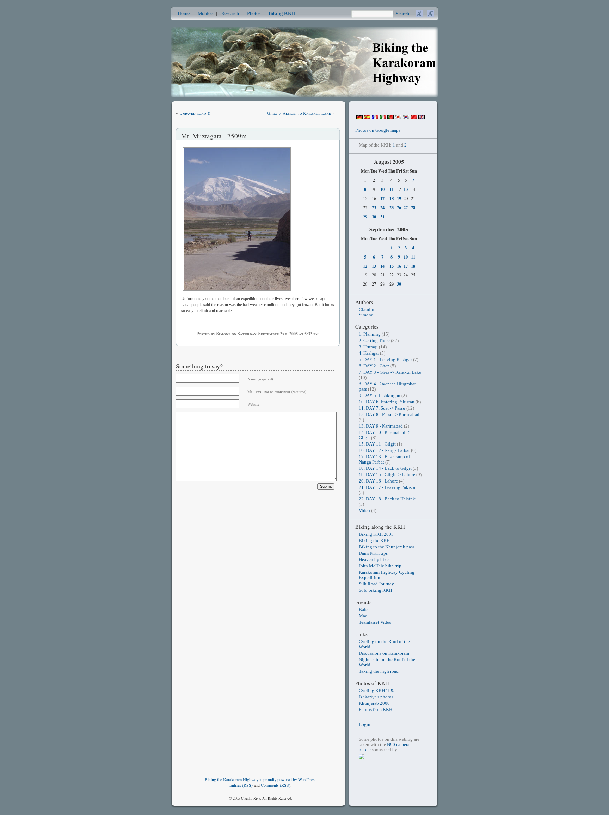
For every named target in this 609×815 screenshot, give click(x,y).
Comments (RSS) (275, 785)
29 (365, 216)
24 (382, 207)
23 (374, 207)
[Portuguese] (390, 117)
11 (391, 189)
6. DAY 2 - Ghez (374, 365)
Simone (366, 314)
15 (391, 266)
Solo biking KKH (375, 590)
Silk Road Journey (376, 583)
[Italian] (383, 117)
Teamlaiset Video (375, 622)
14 (382, 266)
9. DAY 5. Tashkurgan (379, 395)
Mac (363, 616)
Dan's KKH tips (373, 553)
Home (184, 13)
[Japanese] (398, 117)
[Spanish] (367, 117)
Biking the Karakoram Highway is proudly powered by (251, 779)
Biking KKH (282, 13)
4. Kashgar (369, 353)
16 (399, 266)
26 (399, 207)
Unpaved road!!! (194, 113)
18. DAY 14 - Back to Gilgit (385, 468)
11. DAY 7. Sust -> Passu (382, 408)
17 (382, 198)
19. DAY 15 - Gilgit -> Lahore (387, 474)
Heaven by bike (374, 559)
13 (406, 189)
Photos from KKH (375, 709)
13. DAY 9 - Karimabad (381, 426)
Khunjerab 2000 (374, 703)
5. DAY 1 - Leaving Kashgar (385, 359)
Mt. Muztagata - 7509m (214, 135)
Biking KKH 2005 (376, 534)
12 (365, 266)
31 (382, 216)
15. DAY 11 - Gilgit (377, 444)
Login (364, 724)
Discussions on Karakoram (384, 653)
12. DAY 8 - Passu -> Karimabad (389, 414)
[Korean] (406, 117)
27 (406, 207)
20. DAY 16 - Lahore (378, 481)
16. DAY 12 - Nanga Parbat (384, 450)
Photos (253, 13)
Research (230, 13)
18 (391, 198)
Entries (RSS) (241, 785)
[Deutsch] (359, 117)
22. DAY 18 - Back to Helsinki (388, 499)
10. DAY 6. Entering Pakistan (386, 401)
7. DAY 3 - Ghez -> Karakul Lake (390, 372)
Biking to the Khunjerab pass (386, 547)
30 (374, 216)
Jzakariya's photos (376, 697)
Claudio (366, 309)
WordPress (307, 779)
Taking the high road (379, 671)
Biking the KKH (374, 540)
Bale (363, 609)
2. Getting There (374, 340)
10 (382, 189)
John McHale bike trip (380, 566)
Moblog (205, 13)
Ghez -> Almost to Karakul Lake (299, 113)
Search (402, 14)
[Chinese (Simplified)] (414, 117)
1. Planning (370, 334)
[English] (421, 117)
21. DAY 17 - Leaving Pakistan (388, 487)
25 (391, 207)
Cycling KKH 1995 (377, 690)
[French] (375, 117)
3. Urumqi (368, 346)
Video (364, 510)
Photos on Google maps (377, 130)
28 (413, 207)
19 (399, 198)
